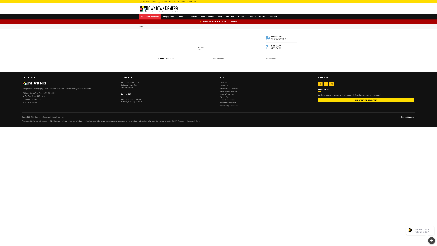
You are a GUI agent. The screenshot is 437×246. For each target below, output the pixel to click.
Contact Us (224, 86)
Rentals (194, 17)
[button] (150, 16)
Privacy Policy (225, 97)
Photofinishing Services (229, 88)
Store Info (230, 17)
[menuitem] (150, 16)
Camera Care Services (228, 91)
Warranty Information (228, 103)
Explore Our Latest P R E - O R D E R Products (219, 22)
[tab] (166, 58)
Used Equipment (207, 17)
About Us (223, 83)
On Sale (241, 17)
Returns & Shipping (227, 94)
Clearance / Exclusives (257, 17)
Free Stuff (273, 17)
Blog (220, 17)
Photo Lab (182, 17)
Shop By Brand (168, 17)
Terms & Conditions (227, 100)
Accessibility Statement (229, 105)
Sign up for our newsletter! (366, 100)
